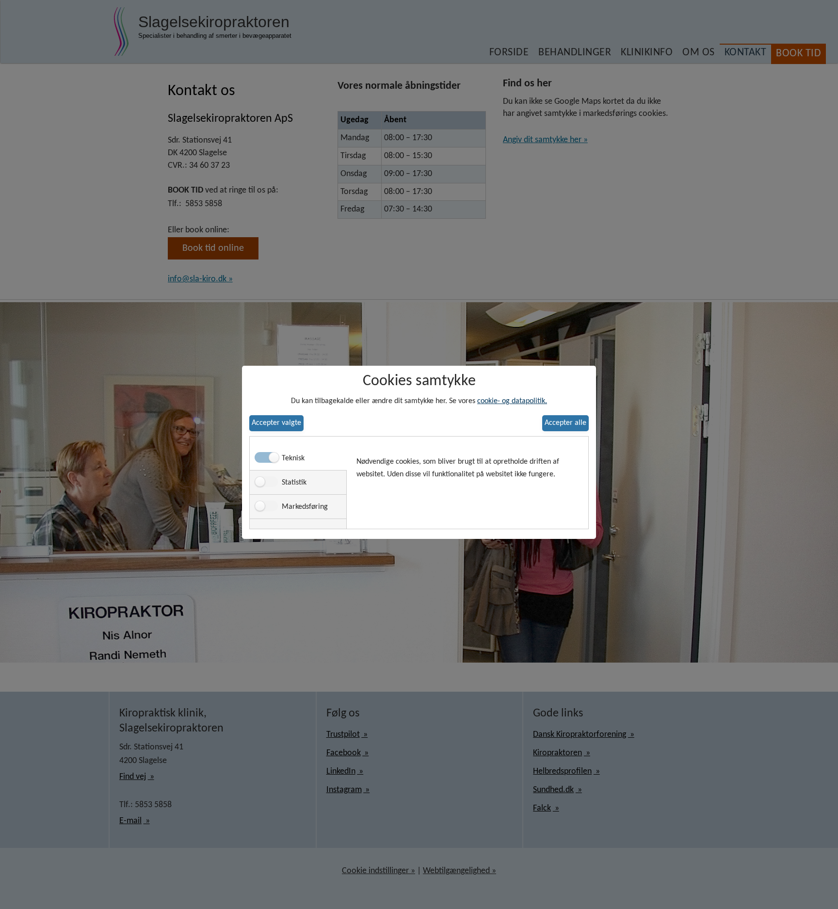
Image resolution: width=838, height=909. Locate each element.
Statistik (294, 483)
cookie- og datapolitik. (512, 401)
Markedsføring (305, 507)
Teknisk (293, 458)
